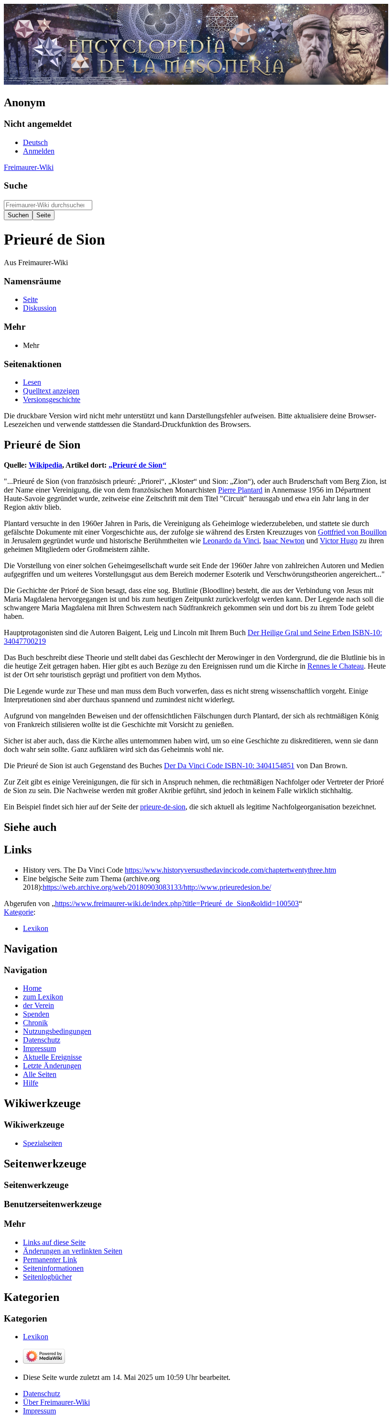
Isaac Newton (284, 541)
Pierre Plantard (240, 490)
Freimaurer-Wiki (29, 167)
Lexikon (35, 928)
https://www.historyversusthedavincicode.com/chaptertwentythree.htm (230, 870)
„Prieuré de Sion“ (137, 465)
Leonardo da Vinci (231, 541)
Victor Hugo (339, 541)
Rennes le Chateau (335, 666)
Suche (15, 185)
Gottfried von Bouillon (352, 532)
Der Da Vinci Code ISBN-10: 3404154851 (229, 766)
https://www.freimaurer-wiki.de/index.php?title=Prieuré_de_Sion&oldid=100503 (177, 903)
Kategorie (18, 912)
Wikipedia (45, 465)
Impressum (39, 1411)
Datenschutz (41, 1393)
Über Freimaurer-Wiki (56, 1402)
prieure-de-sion (162, 807)
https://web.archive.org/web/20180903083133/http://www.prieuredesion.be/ (157, 887)
